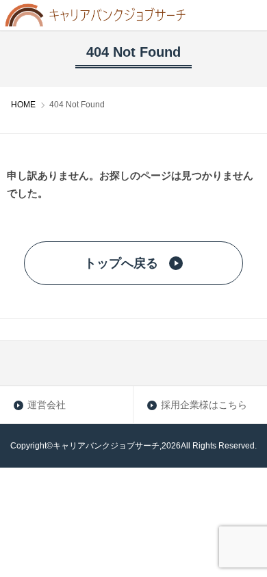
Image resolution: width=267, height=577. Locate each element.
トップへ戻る (121, 263)
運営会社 (46, 404)
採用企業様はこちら (204, 404)
